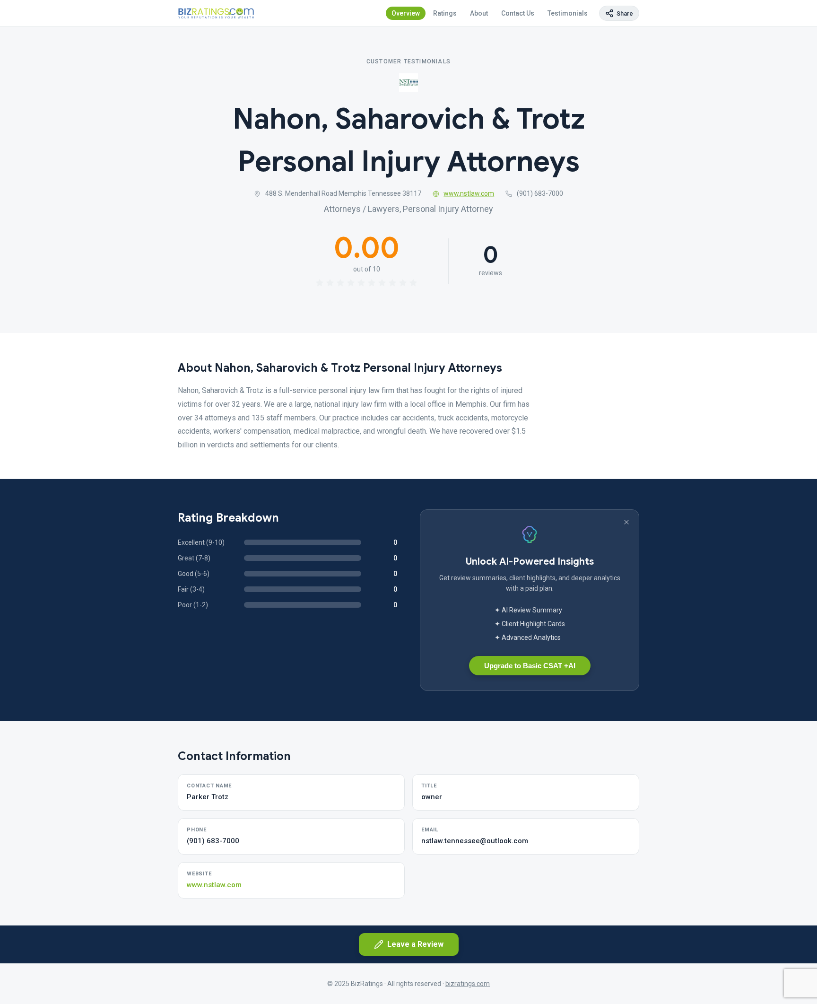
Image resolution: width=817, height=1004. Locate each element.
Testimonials (568, 13)
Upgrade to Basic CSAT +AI (529, 666)
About (479, 13)
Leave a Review (415, 944)
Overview (405, 13)
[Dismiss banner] (626, 522)
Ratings (445, 13)
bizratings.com (467, 983)
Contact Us (517, 13)
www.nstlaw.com (468, 193)
